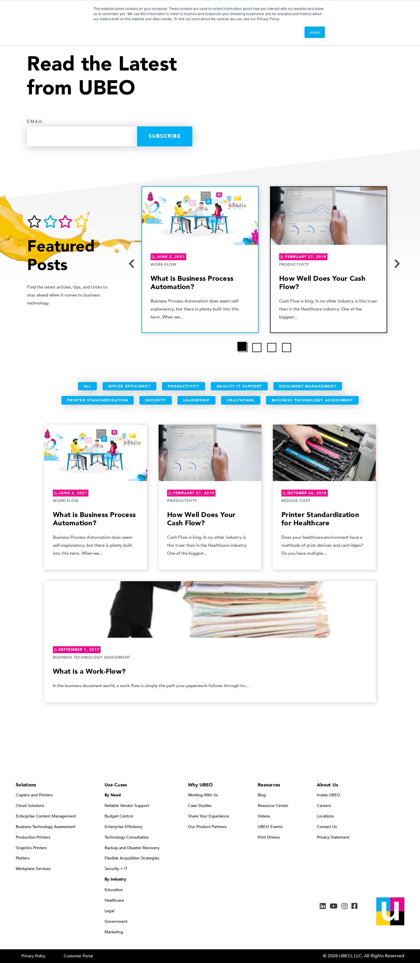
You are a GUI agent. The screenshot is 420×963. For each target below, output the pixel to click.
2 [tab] (256, 347)
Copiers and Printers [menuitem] (34, 795)
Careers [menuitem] (324, 805)
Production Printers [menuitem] (33, 837)
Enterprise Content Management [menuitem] (46, 816)
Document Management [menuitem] (307, 386)
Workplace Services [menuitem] (33, 868)
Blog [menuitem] (262, 795)
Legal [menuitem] (109, 911)
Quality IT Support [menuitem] (239, 386)
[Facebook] (354, 906)
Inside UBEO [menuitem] (328, 795)
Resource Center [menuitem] (273, 805)
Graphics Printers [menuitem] (31, 848)
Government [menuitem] (116, 921)
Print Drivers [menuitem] (269, 837)
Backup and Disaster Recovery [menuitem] (132, 848)
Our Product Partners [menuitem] (207, 826)
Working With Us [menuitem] (203, 795)
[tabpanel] (200, 259)
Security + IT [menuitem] (116, 868)
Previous (131, 260)
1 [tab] (242, 346)
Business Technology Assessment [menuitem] (312, 400)
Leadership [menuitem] (196, 400)
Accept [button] (314, 32)
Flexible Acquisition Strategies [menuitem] (132, 858)
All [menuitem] (87, 386)
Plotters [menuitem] (22, 858)
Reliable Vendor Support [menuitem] (127, 805)
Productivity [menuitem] (183, 386)
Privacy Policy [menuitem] (33, 956)
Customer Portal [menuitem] (78, 956)
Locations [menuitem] (325, 816)
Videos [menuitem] (264, 816)
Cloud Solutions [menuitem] (30, 805)
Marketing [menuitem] (114, 932)
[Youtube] (333, 906)
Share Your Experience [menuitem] (208, 816)
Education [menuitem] (114, 890)
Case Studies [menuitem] (199, 805)
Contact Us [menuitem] (327, 826)
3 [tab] (271, 347)
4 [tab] (286, 347)
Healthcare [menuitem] (241, 400)
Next (397, 260)
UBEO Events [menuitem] (270, 826)
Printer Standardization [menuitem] (97, 400)
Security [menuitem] (155, 400)
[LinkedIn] (323, 906)
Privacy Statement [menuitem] (333, 837)
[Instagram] (344, 906)
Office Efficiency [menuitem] (129, 386)
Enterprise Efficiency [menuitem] (123, 826)
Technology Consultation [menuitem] (127, 837)
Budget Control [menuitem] (119, 816)
